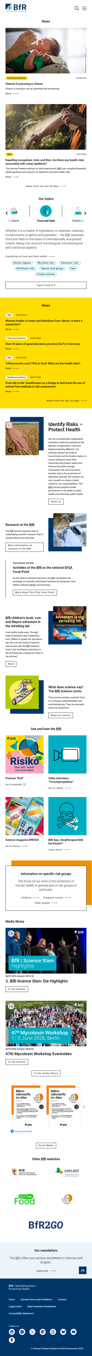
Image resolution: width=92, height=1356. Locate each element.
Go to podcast (13, 784)
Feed (72, 268)
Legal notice (15, 1306)
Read (8, 93)
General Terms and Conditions (36, 1299)
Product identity (46, 274)
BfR (59, 168)
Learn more (55, 849)
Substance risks (70, 263)
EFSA (68, 568)
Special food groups (52, 268)
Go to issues (12, 846)
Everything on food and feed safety (26, 256)
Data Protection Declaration (41, 1306)
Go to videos (55, 788)
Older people (42, 903)
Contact (62, 1299)
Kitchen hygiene (22, 263)
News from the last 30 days (42, 186)
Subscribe (42, 1271)
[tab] (46, 214)
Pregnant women (53, 897)
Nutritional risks (26, 268)
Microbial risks (46, 263)
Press (12, 1299)
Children (26, 897)
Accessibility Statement (21, 1313)
